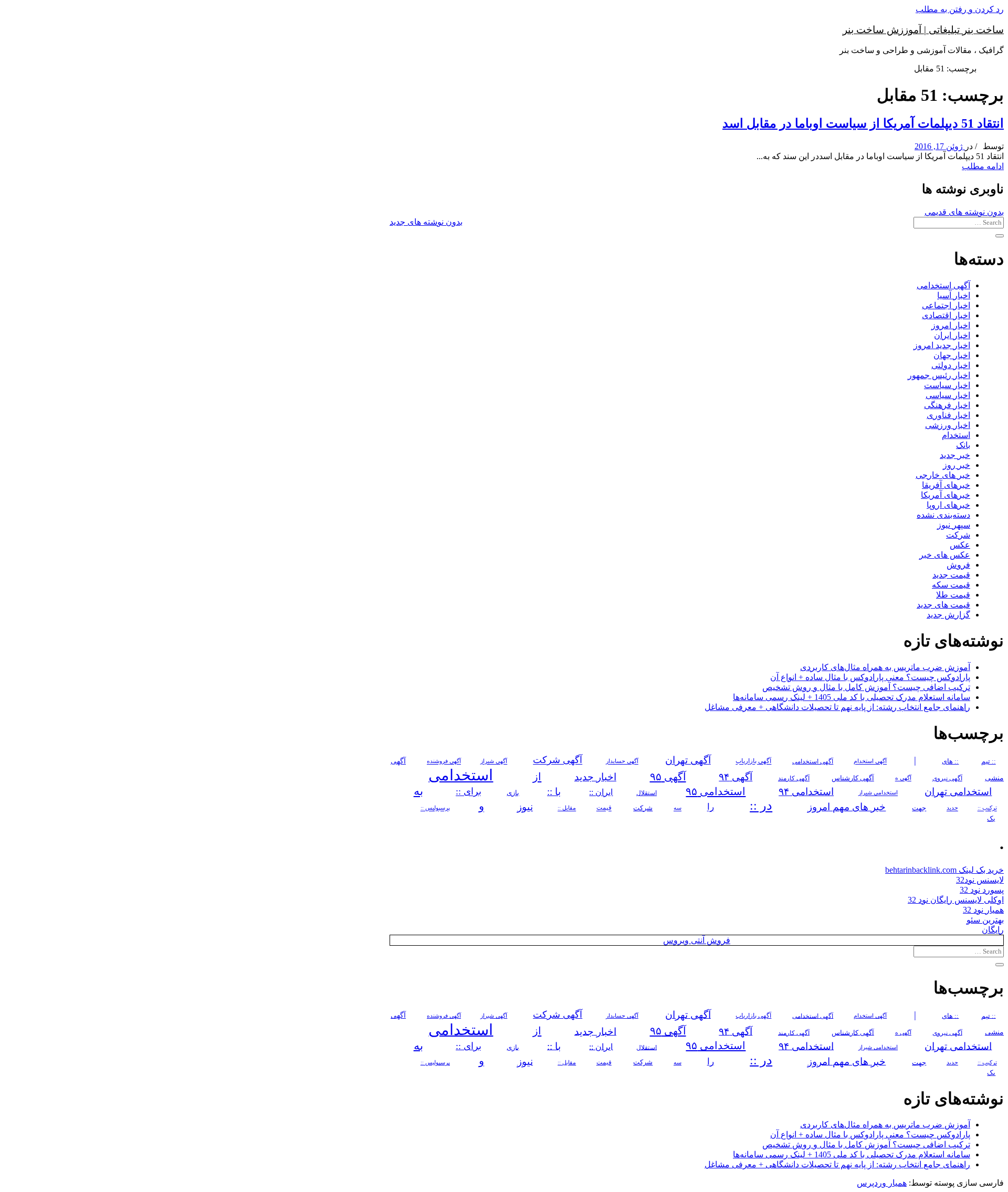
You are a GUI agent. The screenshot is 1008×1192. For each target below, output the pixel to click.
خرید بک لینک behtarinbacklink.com (944, 869)
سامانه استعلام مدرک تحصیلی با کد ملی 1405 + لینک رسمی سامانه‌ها (851, 697)
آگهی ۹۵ (668, 776)
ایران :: (601, 792)
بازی (513, 793)
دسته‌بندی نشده (943, 514)
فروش (958, 564)
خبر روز (956, 465)
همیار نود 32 (983, 909)
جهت (919, 808)
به (418, 791)
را (710, 807)
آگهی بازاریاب (753, 761)
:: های (950, 761)
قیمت (604, 808)
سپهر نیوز (953, 524)
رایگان (993, 929)
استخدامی (460, 775)
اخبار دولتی (950, 365)
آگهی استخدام (870, 761)
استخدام (956, 435)
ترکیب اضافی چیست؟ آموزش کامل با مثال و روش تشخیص (866, 687)
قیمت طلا (953, 594)
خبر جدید (955, 455)
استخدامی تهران (958, 791)
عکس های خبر (944, 554)
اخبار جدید (595, 776)
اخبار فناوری (948, 415)
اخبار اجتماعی (946, 305)
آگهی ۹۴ (735, 776)
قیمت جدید (951, 574)
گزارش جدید (948, 614)
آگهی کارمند (794, 778)
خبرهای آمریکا (945, 494)
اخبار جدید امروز (942, 345)
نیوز (525, 806)
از (537, 776)
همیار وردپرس (882, 1182)
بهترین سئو (985, 919)
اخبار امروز (950, 325)
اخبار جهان (951, 355)
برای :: (468, 792)
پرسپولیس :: (435, 808)
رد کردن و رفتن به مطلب (960, 9)
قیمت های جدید (943, 604)
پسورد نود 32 (982, 889)
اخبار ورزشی (947, 425)
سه (677, 808)
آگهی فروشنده (444, 761)
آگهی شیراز (493, 761)
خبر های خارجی (943, 474)
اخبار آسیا (953, 295)
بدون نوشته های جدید (426, 221)
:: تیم (988, 761)
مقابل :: (567, 808)
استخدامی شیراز (878, 793)
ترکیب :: (987, 808)
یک (991, 818)
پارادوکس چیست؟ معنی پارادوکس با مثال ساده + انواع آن (870, 677)
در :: (761, 806)
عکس (960, 544)
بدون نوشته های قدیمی (964, 211)
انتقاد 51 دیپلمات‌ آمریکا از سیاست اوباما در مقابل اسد (863, 123)
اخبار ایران (952, 335)
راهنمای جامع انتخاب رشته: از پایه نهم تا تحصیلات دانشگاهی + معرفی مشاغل (837, 707)
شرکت (958, 534)
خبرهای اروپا (948, 504)
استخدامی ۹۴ (806, 791)
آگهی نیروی (947, 778)
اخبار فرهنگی (947, 405)
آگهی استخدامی (943, 285)
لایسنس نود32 (980, 879)
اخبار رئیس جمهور (939, 375)
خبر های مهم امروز (846, 806)
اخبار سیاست (947, 385)
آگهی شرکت (557, 760)
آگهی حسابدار (622, 761)
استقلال (646, 793)
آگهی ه (903, 778)
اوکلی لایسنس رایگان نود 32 (956, 899)
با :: (554, 792)
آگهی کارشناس (853, 778)
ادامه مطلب (983, 166)
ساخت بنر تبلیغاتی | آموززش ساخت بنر (923, 29)
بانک (963, 445)
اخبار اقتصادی (946, 315)
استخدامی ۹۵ (716, 791)
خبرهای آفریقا (946, 484)
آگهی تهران (688, 760)
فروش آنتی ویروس (696, 940)
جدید (952, 808)
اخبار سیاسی (948, 395)
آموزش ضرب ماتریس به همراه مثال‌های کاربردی (885, 667)
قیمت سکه (951, 584)
